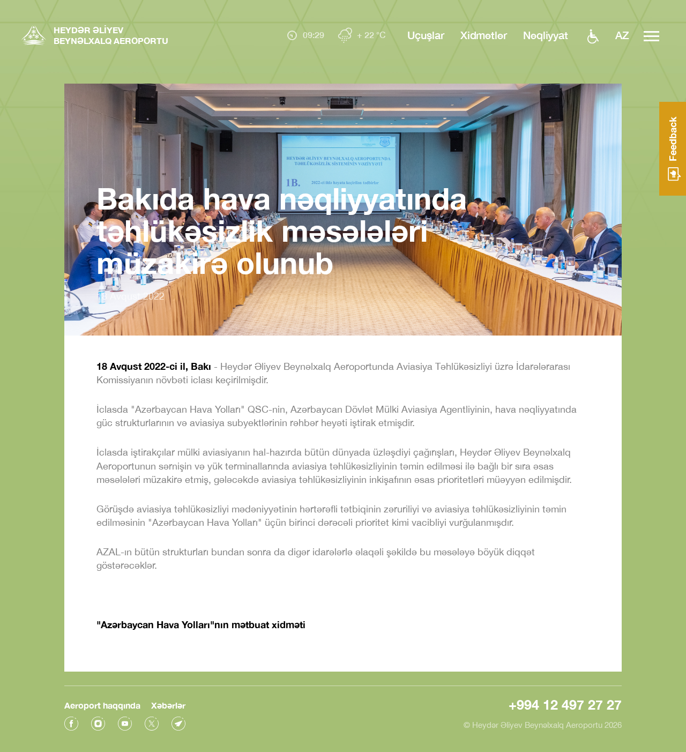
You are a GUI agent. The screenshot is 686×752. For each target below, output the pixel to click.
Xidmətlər (483, 34)
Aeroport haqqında (102, 705)
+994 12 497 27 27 (565, 704)
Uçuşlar (425, 34)
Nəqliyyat (545, 34)
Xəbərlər (168, 705)
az (622, 34)
